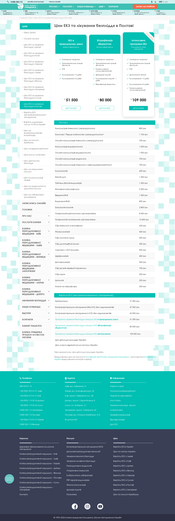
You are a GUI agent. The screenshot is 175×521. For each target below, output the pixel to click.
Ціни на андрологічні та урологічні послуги (35, 187)
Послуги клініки (31, 222)
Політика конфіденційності (122, 391)
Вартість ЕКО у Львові (123, 456)
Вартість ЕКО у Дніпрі (123, 466)
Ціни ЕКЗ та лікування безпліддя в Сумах (33, 96)
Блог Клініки (115, 400)
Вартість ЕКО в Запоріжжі (125, 489)
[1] (87, 509)
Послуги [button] (63, 122)
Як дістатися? (71, 419)
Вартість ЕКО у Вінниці (123, 470)
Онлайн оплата (31, 38)
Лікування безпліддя (34, 300)
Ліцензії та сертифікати (121, 396)
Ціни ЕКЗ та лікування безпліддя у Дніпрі (33, 46)
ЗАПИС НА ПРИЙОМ (145, 6)
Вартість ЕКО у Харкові (123, 475)
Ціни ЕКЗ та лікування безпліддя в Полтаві (33, 105)
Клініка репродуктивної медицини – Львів (39, 458)
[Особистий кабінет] (151, 2)
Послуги (67, 6)
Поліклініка (72, 494)
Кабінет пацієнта (32, 325)
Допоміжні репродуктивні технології (83, 451)
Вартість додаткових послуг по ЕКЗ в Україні (34, 123)
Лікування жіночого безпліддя (80, 456)
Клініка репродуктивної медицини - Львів (32, 243)
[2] (100, 509)
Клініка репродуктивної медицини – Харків (33, 280)
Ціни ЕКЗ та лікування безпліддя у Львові (33, 71)
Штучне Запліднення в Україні (107, 517)
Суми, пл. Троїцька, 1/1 (76, 405)
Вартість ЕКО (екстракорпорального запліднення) (35, 114)
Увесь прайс (30, 32)
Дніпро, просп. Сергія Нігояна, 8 (80, 400)
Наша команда (85, 6)
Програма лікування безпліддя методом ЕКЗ (86, 319)
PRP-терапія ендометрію (78, 480)
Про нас (53, 6)
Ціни (101, 6)
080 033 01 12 (26, 386)
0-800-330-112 (16, 2)
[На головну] (27, 6)
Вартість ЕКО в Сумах (123, 480)
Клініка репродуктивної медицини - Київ (31, 231)
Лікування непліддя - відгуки (123, 405)
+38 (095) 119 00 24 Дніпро (32, 400)
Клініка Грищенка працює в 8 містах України (33, 335)
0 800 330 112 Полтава (30, 415)
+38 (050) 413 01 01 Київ (30, 396)
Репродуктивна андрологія (79, 466)
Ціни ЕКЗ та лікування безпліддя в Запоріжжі (34, 88)
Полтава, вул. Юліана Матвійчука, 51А (82, 415)
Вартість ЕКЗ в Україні (123, 447)
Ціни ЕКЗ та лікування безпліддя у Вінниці (33, 79)
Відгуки (26, 313)
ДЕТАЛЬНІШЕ (71, 108)
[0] (75, 509)
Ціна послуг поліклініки (34, 155)
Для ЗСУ (114, 424)
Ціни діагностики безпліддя (32, 162)
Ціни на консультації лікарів (33, 179)
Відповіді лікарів (117, 419)
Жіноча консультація (76, 485)
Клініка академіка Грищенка (79, 517)
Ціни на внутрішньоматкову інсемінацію (33, 132)
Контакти (113, 6)
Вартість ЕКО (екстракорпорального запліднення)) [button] (86, 295)
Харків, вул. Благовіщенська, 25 (79, 391)
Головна (27, 209)
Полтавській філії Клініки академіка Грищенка (107, 357)
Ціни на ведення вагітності (36, 148)
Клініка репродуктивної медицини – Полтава (40, 478)
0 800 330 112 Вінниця (29, 424)
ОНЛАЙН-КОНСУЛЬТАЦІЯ (36, 2)
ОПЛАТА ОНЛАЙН (54, 2)
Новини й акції (116, 386)
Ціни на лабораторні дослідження (34, 195)
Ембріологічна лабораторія (79, 475)
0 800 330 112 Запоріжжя (31, 410)
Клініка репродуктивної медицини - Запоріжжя (31, 267)
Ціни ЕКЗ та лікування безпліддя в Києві (33, 54)
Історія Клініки (116, 410)
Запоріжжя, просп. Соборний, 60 (80, 410)
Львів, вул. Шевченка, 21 (76, 386)
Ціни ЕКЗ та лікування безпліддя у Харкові (33, 62)
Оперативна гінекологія (78, 470)
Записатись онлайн (34, 203)
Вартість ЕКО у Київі (122, 461)
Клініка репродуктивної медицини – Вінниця (33, 254)
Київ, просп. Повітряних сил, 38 (79, 396)
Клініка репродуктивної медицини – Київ (38, 454)
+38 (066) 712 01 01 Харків (31, 419)
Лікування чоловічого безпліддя (81, 461)
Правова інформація (120, 415)
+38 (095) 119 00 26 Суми (31, 405)
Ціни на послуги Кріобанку (31, 141)
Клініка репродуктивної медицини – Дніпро (33, 291)
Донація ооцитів (74, 489)
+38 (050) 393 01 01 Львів (31, 391)
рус (166, 2)
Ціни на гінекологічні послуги (33, 170)
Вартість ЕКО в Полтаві (123, 485)
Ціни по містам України (124, 451)
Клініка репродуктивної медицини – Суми (39, 482)
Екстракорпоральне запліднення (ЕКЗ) (85, 447)
